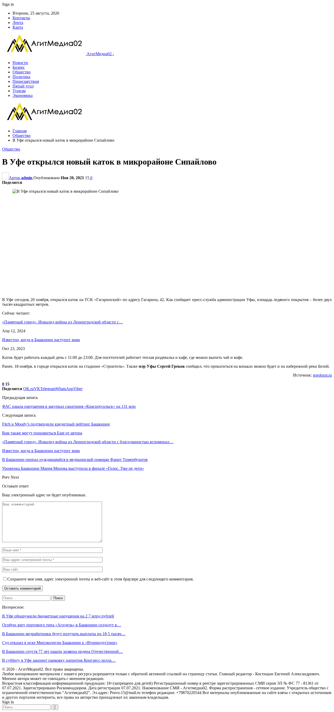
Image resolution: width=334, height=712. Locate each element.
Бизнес (19, 67)
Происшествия (26, 81)
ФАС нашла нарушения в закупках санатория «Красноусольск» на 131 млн (69, 406)
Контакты (21, 18)
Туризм (19, 91)
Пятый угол (23, 86)
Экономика (23, 95)
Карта (18, 27)
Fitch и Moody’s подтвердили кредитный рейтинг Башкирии (56, 424)
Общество (22, 72)
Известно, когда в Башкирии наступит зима (41, 340)
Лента (18, 22)
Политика (21, 76)
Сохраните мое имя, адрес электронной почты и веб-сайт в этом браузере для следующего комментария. (100, 579)
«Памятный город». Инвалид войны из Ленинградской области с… (62, 322)
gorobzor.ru (322, 375)
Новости (20, 62)
